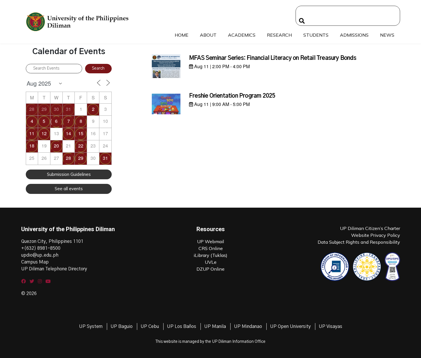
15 (80, 133)
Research (279, 35)
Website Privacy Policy (375, 235)
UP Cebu (150, 326)
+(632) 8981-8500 (40, 248)
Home (181, 35)
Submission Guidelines (69, 174)
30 (56, 109)
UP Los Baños (181, 326)
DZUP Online (210, 269)
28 (31, 109)
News (387, 35)
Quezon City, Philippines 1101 (52, 241)
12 (44, 133)
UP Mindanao (248, 326)
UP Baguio (122, 326)
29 (44, 109)
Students (315, 35)
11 (31, 133)
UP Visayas (330, 326)
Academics (241, 35)
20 (56, 145)
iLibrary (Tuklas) (210, 255)
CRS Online (210, 248)
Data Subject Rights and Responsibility (359, 242)
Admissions (354, 35)
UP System (91, 326)
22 (80, 145)
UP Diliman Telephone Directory (54, 269)
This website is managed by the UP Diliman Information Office (210, 342)
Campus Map (35, 262)
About (208, 35)
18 (31, 145)
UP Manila (215, 326)
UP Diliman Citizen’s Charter (370, 228)
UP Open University (290, 326)
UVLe (211, 262)
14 (68, 133)
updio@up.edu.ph (39, 255)
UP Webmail (210, 241)
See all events (69, 188)
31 (68, 109)
